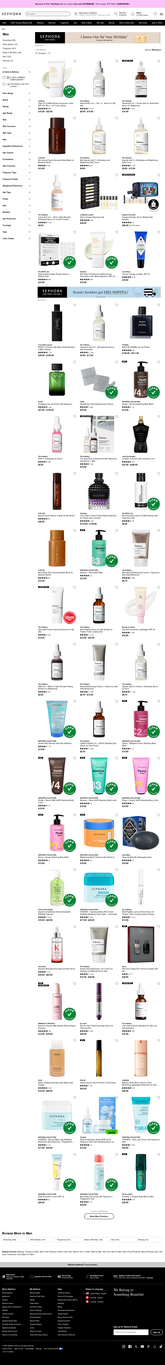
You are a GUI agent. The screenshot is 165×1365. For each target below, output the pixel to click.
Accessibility (62, 1331)
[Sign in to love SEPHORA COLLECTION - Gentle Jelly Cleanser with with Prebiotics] (74, 701)
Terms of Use (18, 1348)
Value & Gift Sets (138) (12, 52)
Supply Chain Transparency (12, 1307)
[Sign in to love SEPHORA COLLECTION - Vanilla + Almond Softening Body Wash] (158, 362)
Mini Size (100, 22)
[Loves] (155, 14)
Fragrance (64, 22)
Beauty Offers (34, 1321)
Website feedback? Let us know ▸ (82, 1264)
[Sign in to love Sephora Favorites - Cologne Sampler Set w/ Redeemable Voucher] (158, 175)
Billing (60, 1307)
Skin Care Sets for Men (112, 1251)
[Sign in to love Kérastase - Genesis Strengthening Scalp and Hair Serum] (74, 926)
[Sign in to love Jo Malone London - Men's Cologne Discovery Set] (116, 175)
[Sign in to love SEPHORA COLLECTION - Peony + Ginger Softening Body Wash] (74, 815)
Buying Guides (63, 1314)
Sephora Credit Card (37, 1296)
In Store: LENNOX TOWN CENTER (17, 78)
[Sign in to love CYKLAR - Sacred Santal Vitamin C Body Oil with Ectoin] (74, 473)
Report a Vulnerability (9, 1335)
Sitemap (39, 1348)
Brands (112, 22)
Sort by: (153, 49)
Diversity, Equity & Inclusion (11, 1324)
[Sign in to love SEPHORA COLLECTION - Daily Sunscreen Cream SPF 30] (74, 1154)
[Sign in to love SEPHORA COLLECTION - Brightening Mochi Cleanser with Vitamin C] (116, 815)
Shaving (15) (8, 60)
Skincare (51, 22)
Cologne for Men (32, 1251)
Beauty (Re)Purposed (9, 1331)
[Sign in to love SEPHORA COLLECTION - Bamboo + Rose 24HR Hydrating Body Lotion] (116, 758)
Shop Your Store (35, 1331)
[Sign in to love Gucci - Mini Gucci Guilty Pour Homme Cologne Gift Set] (158, 926)
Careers (5, 1300)
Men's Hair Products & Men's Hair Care (56, 1251)
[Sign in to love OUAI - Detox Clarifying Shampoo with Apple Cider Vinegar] (74, 1040)
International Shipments (66, 1310)
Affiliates (5, 1310)
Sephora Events (7, 1314)
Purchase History (36, 1307)
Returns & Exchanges (65, 1296)
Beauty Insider (35, 1293)
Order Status (34, 1303)
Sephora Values (7, 1303)
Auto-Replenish (35, 1317)
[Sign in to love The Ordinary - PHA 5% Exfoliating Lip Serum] (74, 416)
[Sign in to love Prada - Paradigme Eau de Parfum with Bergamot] (74, 362)
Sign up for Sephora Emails (126, 1327)
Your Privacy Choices (51, 1348)
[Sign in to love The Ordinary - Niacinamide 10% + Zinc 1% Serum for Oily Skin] (116, 61)
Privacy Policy (7, 1348)
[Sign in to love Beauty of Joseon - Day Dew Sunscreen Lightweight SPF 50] (158, 587)
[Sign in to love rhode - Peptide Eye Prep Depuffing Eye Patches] (116, 362)
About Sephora (7, 1293)
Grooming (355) (9, 40)
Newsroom (6, 1296)
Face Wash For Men (25, 1254)
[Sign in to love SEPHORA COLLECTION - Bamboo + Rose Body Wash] (116, 530)
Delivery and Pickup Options (68, 1300)
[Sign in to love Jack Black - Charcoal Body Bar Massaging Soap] (158, 815)
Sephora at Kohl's (64, 1321)
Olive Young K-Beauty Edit (21, 22)
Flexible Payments (64, 1328)
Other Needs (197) (10, 44)
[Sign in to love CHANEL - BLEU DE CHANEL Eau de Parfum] (158, 305)
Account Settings (36, 1310)
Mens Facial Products (131, 1251)
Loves (32, 1328)
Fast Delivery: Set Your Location (19, 85)
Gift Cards (143, 22)
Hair (75, 22)
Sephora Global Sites (9, 1321)
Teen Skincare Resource (66, 1335)
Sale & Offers (157, 22)
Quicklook (57, 96)
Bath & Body (87, 22)
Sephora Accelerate (9, 1328)
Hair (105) (7, 56)
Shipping (61, 1303)
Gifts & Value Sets (126, 22)
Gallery (32, 1300)
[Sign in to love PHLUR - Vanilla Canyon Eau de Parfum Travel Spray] (116, 1040)
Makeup (40, 22)
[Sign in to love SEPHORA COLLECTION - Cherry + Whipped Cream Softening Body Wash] (158, 701)
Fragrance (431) (9, 48)
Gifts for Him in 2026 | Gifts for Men (87, 1251)
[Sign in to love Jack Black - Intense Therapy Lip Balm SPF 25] (158, 232)
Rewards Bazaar (36, 1324)
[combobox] (47, 14)
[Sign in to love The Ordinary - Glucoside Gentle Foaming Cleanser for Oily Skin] (74, 587)
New (4, 22)
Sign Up (156, 1332)
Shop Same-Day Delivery (39, 1335)
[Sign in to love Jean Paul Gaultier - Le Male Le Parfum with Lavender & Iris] (158, 416)
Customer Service (64, 1293)
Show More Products (99, 1216)
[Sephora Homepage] (11, 13)
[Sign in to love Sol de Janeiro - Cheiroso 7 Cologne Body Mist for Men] (158, 1154)
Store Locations (63, 1324)
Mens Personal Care (149, 1251)
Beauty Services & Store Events (41, 1314)
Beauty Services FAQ (65, 1317)
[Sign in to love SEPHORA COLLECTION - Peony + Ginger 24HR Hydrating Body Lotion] (158, 758)
